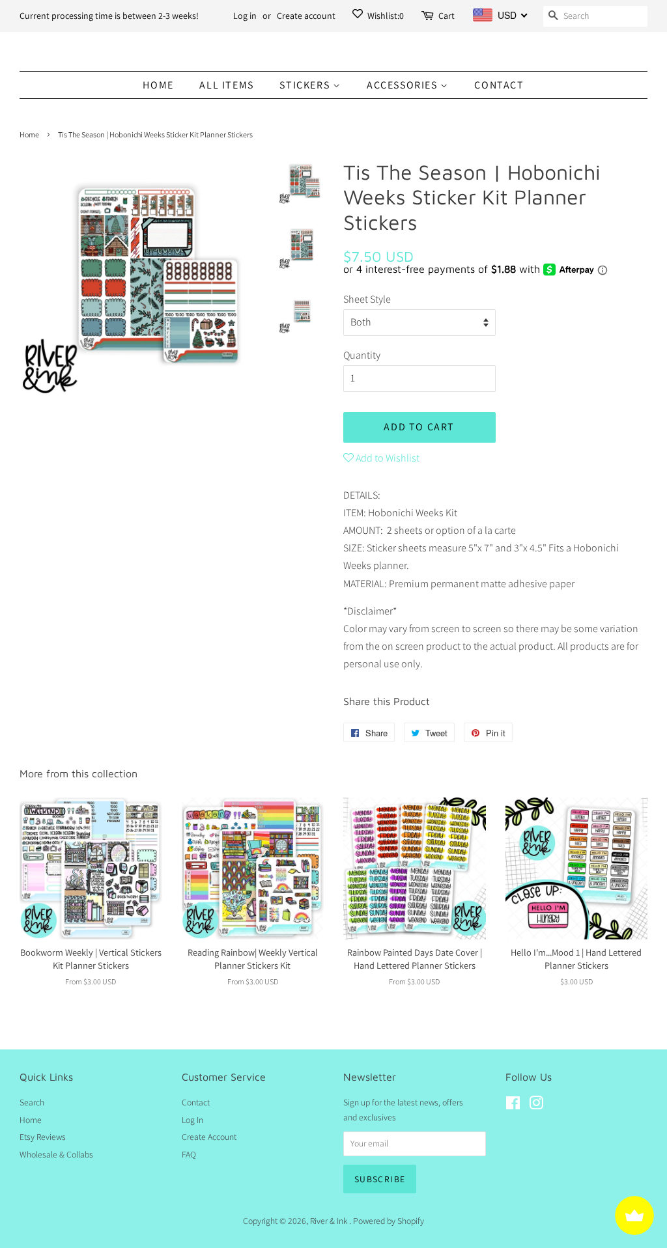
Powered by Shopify (388, 1221)
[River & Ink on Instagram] (536, 1105)
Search (32, 1102)
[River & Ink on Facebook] (512, 1105)
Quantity (361, 355)
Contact (499, 85)
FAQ (189, 1154)
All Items (226, 85)
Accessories (403, 85)
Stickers (305, 85)
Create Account (209, 1137)
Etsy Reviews (43, 1137)
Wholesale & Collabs (56, 1154)
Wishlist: (384, 15)
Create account (306, 15)
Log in (245, 15)
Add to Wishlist (386, 458)
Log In (192, 1120)
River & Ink (329, 1221)
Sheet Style (367, 299)
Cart (446, 15)
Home (158, 85)
